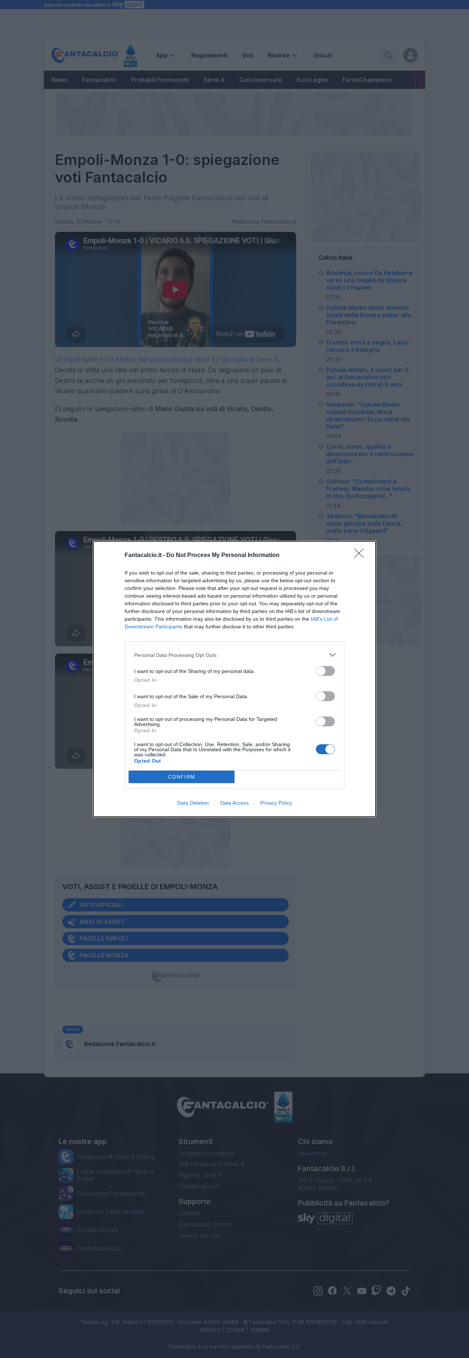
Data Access (234, 803)
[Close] (361, 556)
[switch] (325, 671)
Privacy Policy (276, 803)
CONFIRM (181, 777)
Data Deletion (193, 803)
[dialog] (234, 679)
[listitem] (234, 655)
